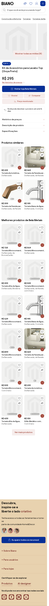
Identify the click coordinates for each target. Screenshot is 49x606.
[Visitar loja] (18, 41)
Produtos (7, 583)
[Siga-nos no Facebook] (11, 597)
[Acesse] (36, 3)
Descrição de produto (13, 125)
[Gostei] (19, 150)
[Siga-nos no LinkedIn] (26, 597)
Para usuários (11, 559)
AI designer (24, 583)
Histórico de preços (12, 119)
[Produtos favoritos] (30, 3)
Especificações (10, 131)
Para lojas (9, 568)
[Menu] (42, 3)
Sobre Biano (10, 551)
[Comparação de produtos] (25, 3)
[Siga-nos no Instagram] (4, 597)
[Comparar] (19, 155)
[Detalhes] (19, 167)
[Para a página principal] (8, 3)
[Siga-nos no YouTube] (18, 597)
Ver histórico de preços (12, 82)
